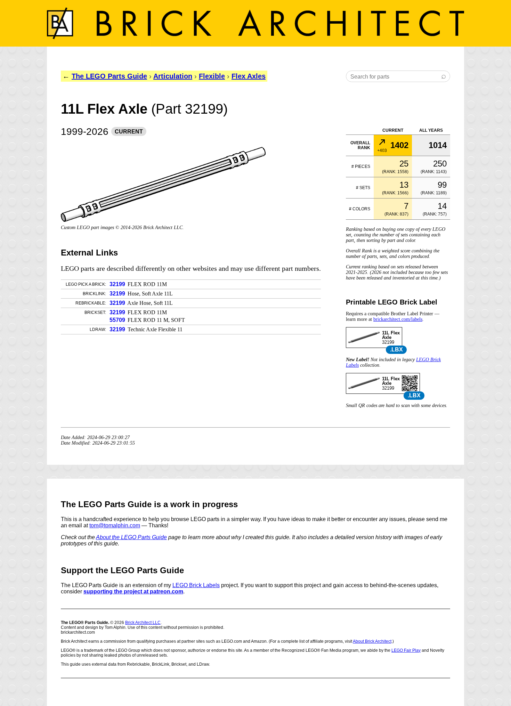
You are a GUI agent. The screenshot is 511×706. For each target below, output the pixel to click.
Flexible (212, 76)
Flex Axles (249, 76)
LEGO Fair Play (406, 650)
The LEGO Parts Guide (109, 76)
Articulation (172, 76)
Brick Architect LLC (143, 622)
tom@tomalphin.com (114, 525)
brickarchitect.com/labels (397, 319)
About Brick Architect (372, 641)
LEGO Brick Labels (196, 585)
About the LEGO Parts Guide (131, 537)
